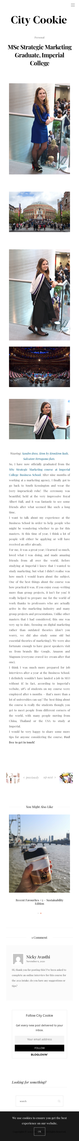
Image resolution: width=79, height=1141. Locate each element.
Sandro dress (30, 453)
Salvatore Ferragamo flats (38, 459)
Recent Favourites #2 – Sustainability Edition (39, 901)
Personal (39, 37)
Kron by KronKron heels (53, 453)
